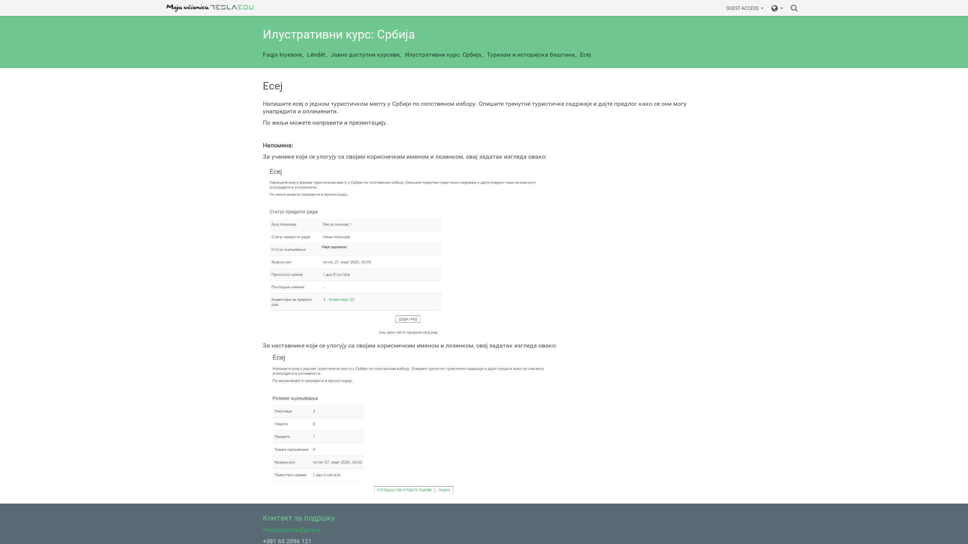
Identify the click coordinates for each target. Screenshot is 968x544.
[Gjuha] (777, 8)
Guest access (742, 8)
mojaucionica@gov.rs (291, 529)
